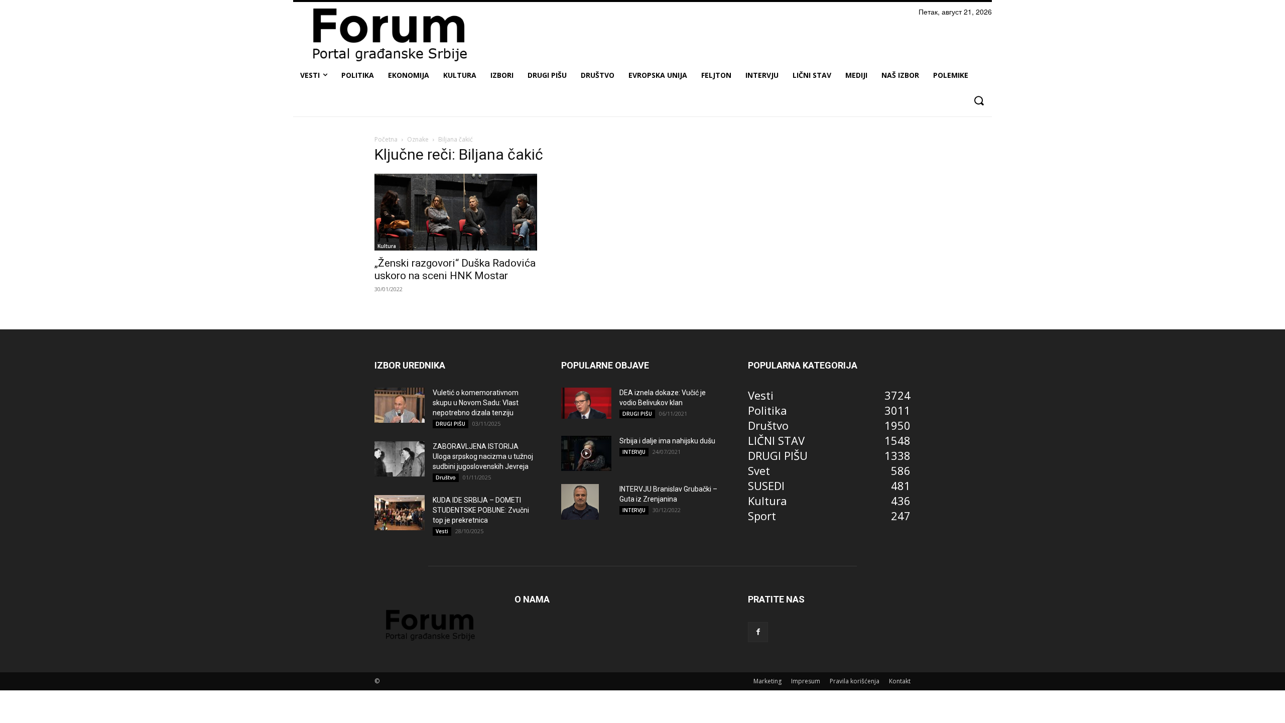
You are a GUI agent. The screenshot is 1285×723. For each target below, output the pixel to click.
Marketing (767, 681)
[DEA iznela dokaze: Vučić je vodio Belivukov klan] (586, 403)
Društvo (446, 477)
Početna (386, 139)
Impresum (805, 681)
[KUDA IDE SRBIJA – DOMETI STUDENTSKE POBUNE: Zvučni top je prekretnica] (399, 512)
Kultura (386, 246)
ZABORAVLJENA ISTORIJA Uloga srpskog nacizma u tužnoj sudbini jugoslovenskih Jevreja (483, 456)
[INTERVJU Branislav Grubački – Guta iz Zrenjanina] (580, 501)
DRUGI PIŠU (450, 423)
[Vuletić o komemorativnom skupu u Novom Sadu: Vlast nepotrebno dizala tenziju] (399, 405)
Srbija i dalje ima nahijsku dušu (667, 441)
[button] (978, 100)
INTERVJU (634, 451)
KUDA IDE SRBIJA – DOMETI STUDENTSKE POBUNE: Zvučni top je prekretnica (481, 510)
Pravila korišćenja (854, 681)
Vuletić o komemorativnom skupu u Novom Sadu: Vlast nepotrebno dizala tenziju (476, 403)
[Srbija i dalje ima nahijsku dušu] (586, 453)
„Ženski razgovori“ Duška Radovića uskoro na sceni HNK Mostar (455, 269)
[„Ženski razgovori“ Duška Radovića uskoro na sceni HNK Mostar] (455, 212)
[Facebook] (758, 632)
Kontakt (900, 681)
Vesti (442, 531)
